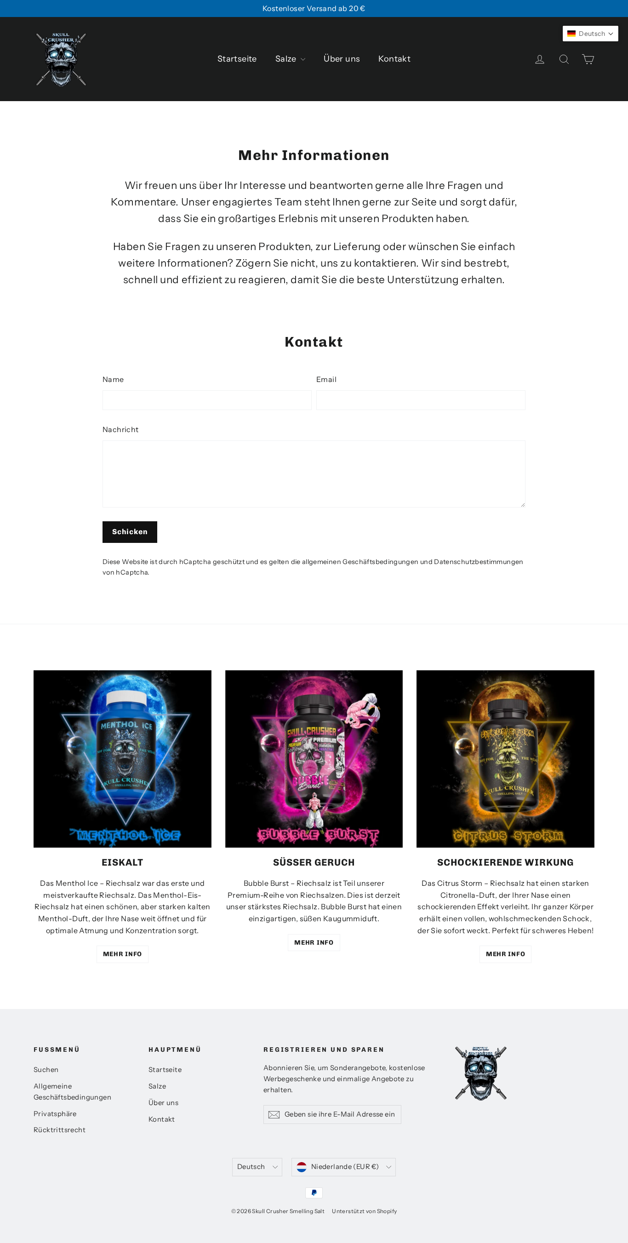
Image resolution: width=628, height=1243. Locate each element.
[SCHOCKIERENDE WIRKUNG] (505, 759)
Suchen (46, 1070)
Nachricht (121, 429)
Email (326, 379)
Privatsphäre (55, 1114)
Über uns (342, 59)
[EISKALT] (122, 759)
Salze (286, 59)
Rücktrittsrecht (60, 1130)
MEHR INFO (122, 954)
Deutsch (251, 1167)
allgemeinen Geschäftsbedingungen (360, 562)
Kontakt (394, 59)
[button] (590, 33)
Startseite (237, 59)
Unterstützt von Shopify (364, 1211)
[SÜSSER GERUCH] (314, 759)
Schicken (130, 531)
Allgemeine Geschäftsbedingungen (72, 1091)
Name (113, 379)
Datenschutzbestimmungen (478, 562)
